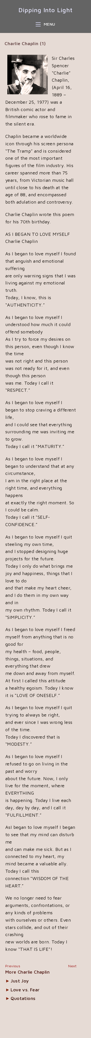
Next (72, 966)
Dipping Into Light (45, 9)
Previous (12, 966)
